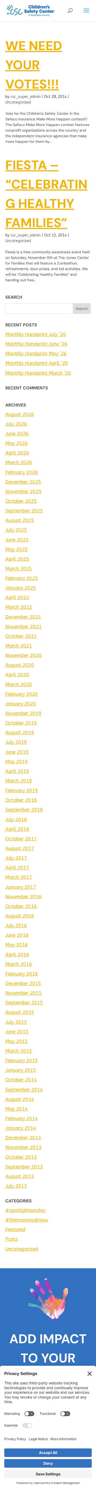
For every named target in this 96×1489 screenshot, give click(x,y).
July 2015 (16, 1022)
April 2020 (17, 675)
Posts (11, 1239)
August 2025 (19, 520)
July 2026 (16, 424)
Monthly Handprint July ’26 (35, 334)
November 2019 (23, 713)
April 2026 (17, 453)
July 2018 (16, 820)
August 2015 (19, 1012)
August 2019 (19, 733)
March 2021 (18, 646)
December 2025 (23, 482)
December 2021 (23, 617)
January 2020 (20, 704)
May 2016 (16, 945)
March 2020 (18, 685)
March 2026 (18, 462)
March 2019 (18, 781)
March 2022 (18, 607)
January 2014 (20, 1128)
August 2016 (19, 916)
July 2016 (16, 926)
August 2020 (19, 665)
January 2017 (20, 887)
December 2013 (23, 1138)
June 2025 (17, 540)
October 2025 (21, 501)
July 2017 (16, 858)
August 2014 (19, 1099)
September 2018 (24, 810)
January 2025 (20, 588)
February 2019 (21, 790)
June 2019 (17, 752)
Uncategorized (18, 102)
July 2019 (16, 742)
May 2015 (16, 1041)
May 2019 (16, 762)
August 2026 (19, 414)
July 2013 (16, 1186)
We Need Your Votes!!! (33, 65)
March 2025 (18, 569)
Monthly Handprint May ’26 (36, 354)
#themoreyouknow (26, 1220)
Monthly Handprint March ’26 (38, 373)
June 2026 (17, 434)
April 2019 (17, 771)
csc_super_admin (25, 96)
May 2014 (16, 1109)
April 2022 (17, 598)
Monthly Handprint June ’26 (36, 344)
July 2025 (16, 530)
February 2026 (21, 472)
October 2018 (21, 800)
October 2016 (21, 906)
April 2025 (17, 559)
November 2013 (23, 1147)
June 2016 (17, 935)
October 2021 (21, 636)
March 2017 (18, 877)
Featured (15, 1230)
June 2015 (17, 1032)
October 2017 (21, 839)
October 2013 (21, 1157)
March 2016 (18, 964)
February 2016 (21, 974)
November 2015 (23, 993)
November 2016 (23, 897)
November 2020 (23, 655)
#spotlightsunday (25, 1210)
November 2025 (23, 492)
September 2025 (24, 511)
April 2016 (17, 955)
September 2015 (24, 1003)
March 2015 (18, 1051)
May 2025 (16, 549)
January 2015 (20, 1070)
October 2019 (21, 723)
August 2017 (19, 848)
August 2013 (19, 1176)
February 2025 (21, 578)
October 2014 (21, 1080)
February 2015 (21, 1061)
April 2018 (17, 829)
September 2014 (24, 1090)
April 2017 (17, 868)
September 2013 (24, 1167)
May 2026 (16, 443)
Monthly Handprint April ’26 (36, 363)
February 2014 (21, 1118)
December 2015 (23, 983)
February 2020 (21, 694)
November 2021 (23, 627)
